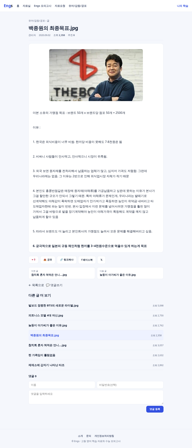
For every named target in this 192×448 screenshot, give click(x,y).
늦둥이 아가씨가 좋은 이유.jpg (47, 325)
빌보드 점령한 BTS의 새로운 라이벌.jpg (53, 305)
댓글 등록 (155, 409)
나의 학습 (182, 6)
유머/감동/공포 (78, 6)
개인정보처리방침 (104, 435)
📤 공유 (48, 259)
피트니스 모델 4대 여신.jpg (45, 315)
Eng (8, 5)
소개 (80, 435)
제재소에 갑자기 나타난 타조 (46, 365)
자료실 (27, 6)
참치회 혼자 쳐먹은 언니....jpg (47, 345)
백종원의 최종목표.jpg (44, 335)
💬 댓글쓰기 (54, 285)
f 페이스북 (87, 259)
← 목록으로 (36, 285)
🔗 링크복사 (67, 259)
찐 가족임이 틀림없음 (41, 355)
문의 (88, 435)
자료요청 (60, 6)
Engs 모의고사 (42, 6)
